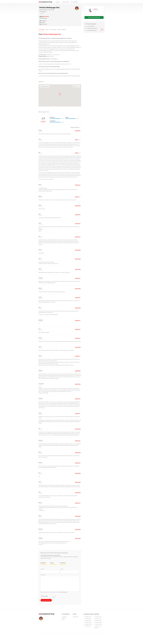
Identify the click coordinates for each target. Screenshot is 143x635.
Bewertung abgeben (61, 29)
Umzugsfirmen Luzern (98, 616)
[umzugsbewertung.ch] (45, 1)
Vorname (43, 569)
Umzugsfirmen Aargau (88, 622)
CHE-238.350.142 (54, 58)
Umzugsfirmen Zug (98, 618)
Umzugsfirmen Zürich (88, 616)
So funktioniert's (64, 616)
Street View (77, 86)
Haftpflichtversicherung (92, 28)
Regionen (57, 2)
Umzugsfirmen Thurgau (98, 624)
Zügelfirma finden (75, 616)
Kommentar (43, 575)
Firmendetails (41, 29)
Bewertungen (53, 29)
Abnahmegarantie (90, 26)
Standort (47, 29)
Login (63, 619)
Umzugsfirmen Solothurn (98, 622)
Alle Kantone (96, 627)
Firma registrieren (74, 2)
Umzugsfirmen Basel (88, 620)
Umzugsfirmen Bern (88, 618)
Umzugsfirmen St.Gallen (88, 624)
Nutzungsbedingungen (63, 592)
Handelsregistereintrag (91, 30)
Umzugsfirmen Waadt (98, 620)
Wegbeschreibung (45, 86)
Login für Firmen (65, 2)
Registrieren (64, 618)
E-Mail (62, 569)
